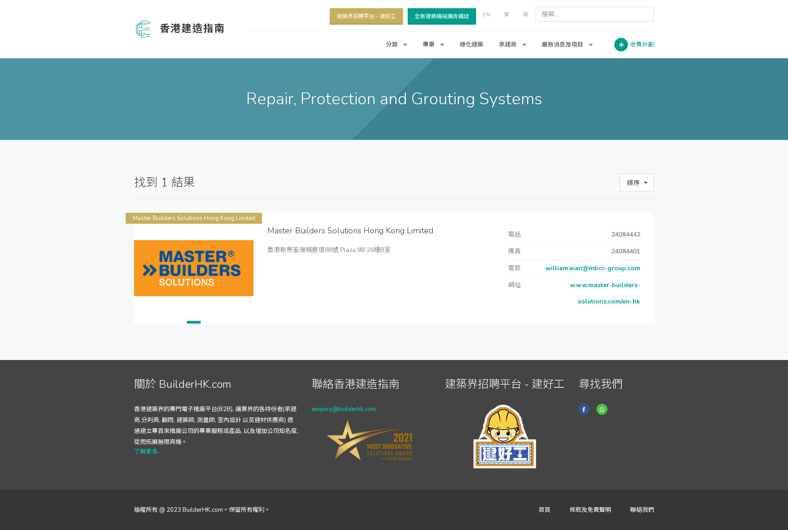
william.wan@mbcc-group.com (592, 268)
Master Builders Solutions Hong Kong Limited (194, 218)
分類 (392, 45)
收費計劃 (642, 45)
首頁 (544, 510)
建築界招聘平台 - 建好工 (366, 16)
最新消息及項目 (563, 45)
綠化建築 (471, 45)
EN (486, 14)
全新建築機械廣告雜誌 (442, 16)
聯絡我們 (642, 510)
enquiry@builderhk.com (344, 409)
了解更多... (148, 452)
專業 (429, 45)
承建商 (508, 45)
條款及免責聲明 (590, 510)
